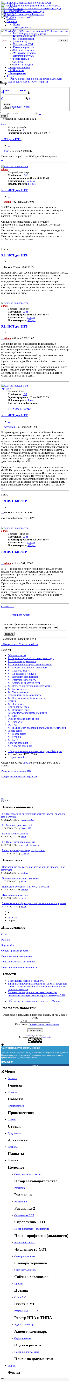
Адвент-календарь (23, 64)
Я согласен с (36, 1024)
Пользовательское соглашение (18, 961)
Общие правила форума (14, 950)
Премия (18, 1283)
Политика (7, 1062)
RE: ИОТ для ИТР (14, 190)
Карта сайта (7, 945)
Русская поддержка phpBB (16, 771)
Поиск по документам (19, 72)
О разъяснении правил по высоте (20, 878)
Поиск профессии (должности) (31, 1228)
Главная (11, 4)
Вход (3, 116)
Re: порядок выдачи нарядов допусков (23, 850)
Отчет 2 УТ (19, 55)
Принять (35, 1065)
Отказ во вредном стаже (15, 895)
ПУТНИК (25, 853)
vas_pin (24, 889)
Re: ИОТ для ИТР (14, 500)
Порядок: (32, 627)
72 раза (31, 181)
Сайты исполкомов (23, 50)
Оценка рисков (21, 67)
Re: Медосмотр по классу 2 (17, 825)
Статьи (10, 12)
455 (25, 394)
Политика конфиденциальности (19, 967)
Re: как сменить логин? (15, 833)
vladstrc (24, 873)
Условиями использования (44, 1024)
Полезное (12, 21)
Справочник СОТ (24, 1215)
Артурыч (6, 388)
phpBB (26, 762)
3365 (25, 175)
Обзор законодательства (22, 26)
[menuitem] (17, 757)
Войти (7, 104)
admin (4, 169)
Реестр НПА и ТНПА (26, 1310)
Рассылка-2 (19, 33)
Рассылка (18, 30)
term (3, 124)
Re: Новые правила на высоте (18, 842)
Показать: (9, 624)
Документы (13, 15)
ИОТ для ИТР (11, 139)
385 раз (31, 183)
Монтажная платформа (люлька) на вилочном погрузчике (34, 903)
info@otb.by (46, 1037)
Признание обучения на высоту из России (25, 886)
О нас (4, 934)
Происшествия (15, 9)
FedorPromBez (27, 820)
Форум (10, 76)
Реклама (5, 939)
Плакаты (11, 18)
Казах (23, 898)
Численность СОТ (23, 44)
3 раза (31, 400)
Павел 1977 (26, 828)
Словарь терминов (23, 47)
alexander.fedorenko (30, 845)
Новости (11, 6)
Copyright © (31, 1035)
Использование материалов (16, 956)
